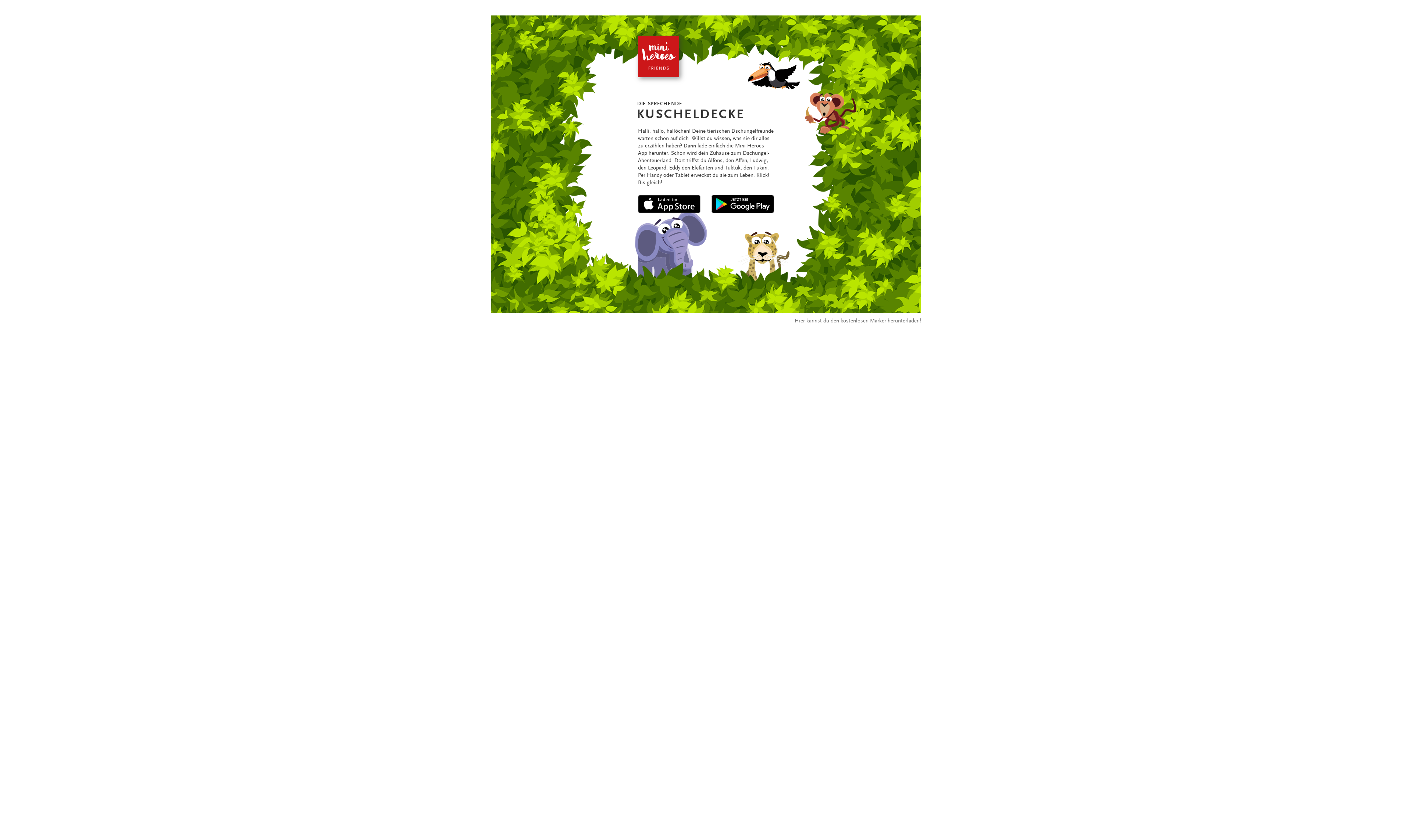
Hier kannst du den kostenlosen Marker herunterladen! (858, 320)
